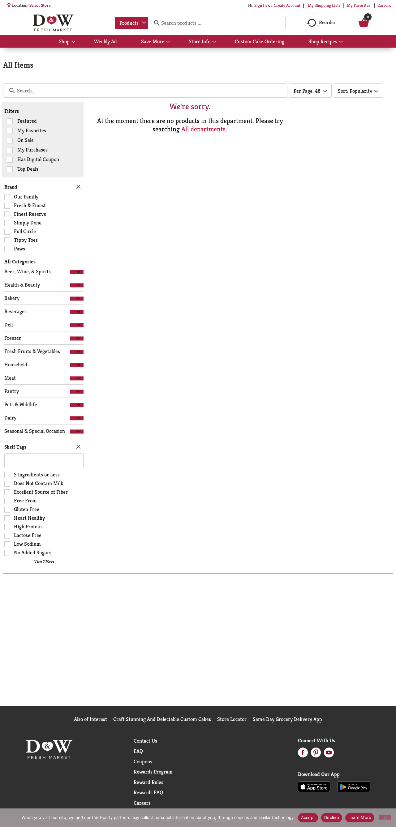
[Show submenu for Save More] (168, 42)
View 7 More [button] (44, 561)
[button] (77, 272)
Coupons (143, 761)
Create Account (287, 5)
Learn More (360, 817)
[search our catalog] (154, 23)
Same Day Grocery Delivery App (287, 719)
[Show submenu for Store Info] (214, 42)
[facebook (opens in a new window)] (303, 754)
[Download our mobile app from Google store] (354, 786)
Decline (331, 817)
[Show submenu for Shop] (73, 42)
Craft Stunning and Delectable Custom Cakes (162, 719)
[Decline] (385, 817)
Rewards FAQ (148, 792)
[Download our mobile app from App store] (314, 786)
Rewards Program (153, 771)
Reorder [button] (327, 22)
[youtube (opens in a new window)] (329, 754)
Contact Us (145, 740)
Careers (384, 5)
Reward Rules (148, 782)
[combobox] (131, 23)
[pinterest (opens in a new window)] (316, 754)
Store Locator (232, 719)
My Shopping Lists (324, 5)
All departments (203, 129)
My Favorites (358, 5)
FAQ (138, 751)
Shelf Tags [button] (15, 447)
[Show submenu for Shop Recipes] (341, 42)
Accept (308, 817)
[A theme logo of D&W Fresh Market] (53, 23)
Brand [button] (10, 187)
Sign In (260, 5)
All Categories (20, 261)
